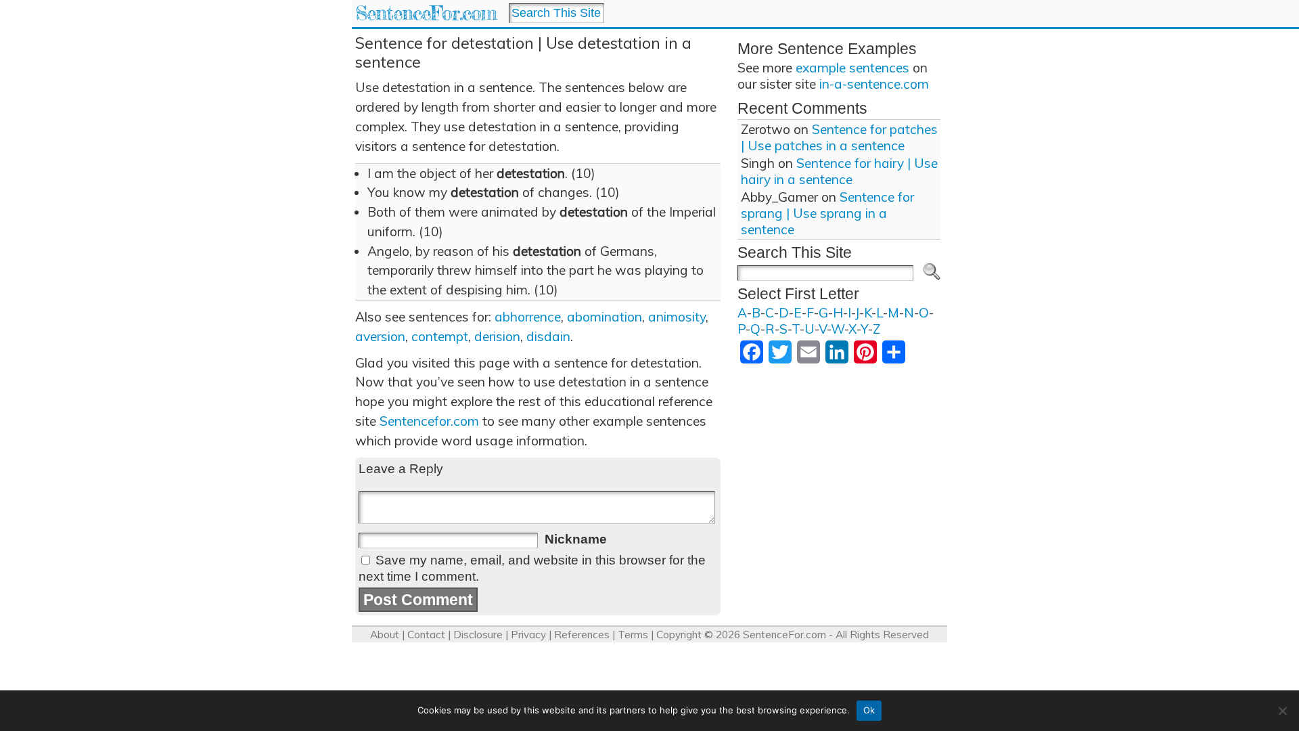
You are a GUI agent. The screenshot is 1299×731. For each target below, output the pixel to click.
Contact (426, 634)
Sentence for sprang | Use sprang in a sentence (827, 213)
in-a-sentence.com (874, 84)
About (384, 634)
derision (497, 336)
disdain (548, 336)
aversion (380, 336)
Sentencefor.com (429, 421)
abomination (604, 317)
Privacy (528, 634)
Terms (633, 634)
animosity (677, 317)
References (582, 634)
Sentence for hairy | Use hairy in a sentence (839, 171)
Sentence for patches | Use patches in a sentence (839, 137)
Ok (869, 710)
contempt (439, 336)
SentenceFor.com (426, 13)
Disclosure (478, 634)
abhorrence (528, 317)
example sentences (852, 68)
